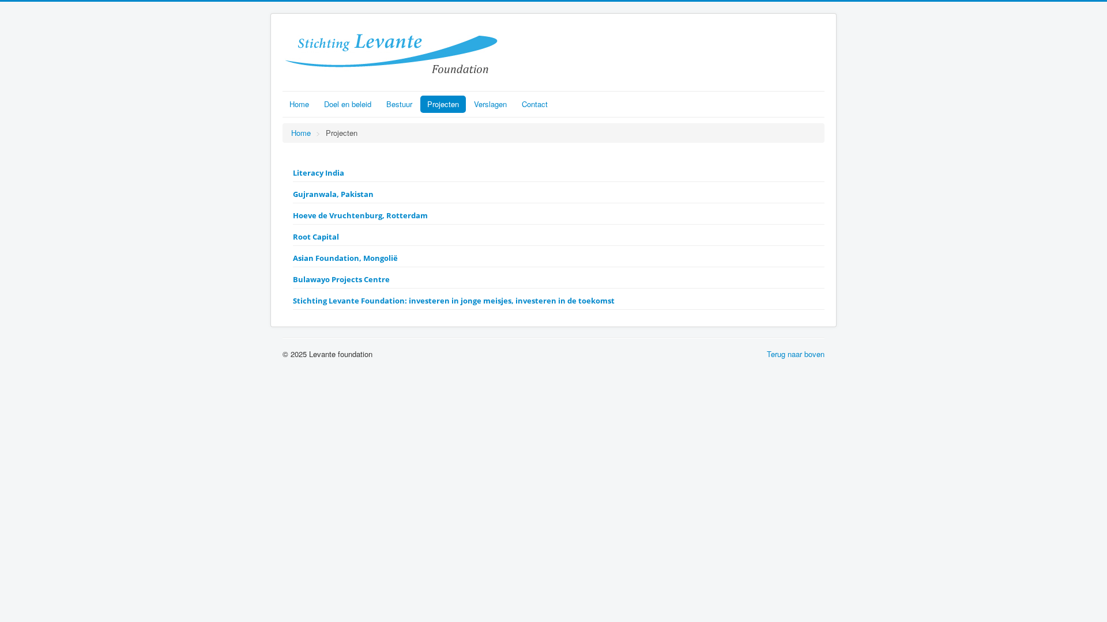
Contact (535, 103)
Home (299, 103)
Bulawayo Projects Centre (341, 279)
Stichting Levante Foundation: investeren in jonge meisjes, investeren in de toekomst (454, 300)
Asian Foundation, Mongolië (345, 258)
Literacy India (318, 173)
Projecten (443, 103)
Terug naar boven (795, 353)
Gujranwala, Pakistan (333, 194)
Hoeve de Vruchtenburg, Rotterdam (360, 215)
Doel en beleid (347, 103)
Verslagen (490, 103)
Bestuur (399, 103)
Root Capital (316, 237)
